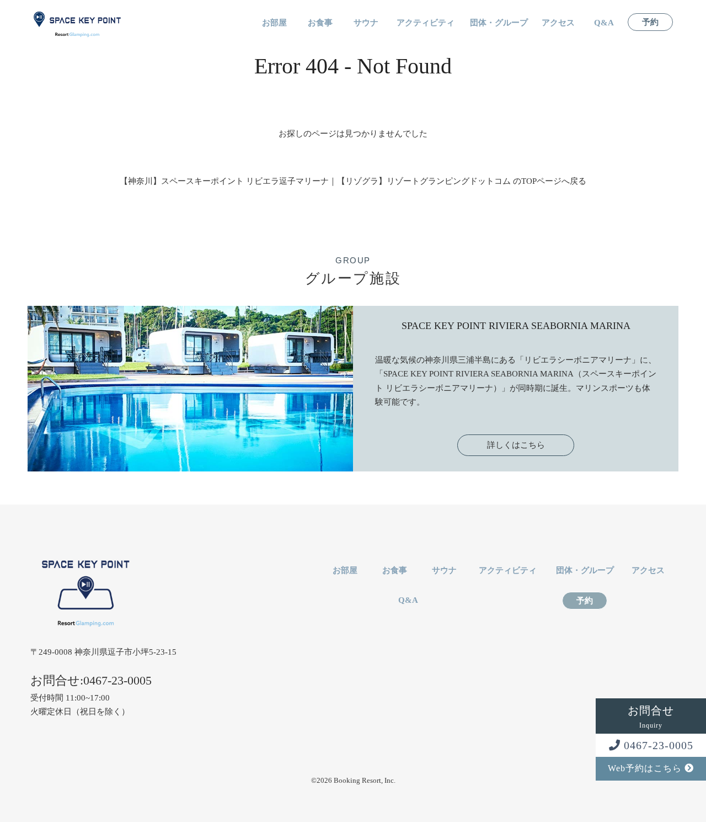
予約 (650, 22)
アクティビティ (425, 23)
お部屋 (274, 23)
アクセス (558, 23)
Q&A (604, 23)
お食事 (320, 23)
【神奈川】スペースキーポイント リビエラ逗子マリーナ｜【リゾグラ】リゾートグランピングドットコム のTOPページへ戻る (353, 181)
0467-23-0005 (657, 745)
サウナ (366, 23)
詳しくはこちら (516, 445)
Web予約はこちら (646, 768)
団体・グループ (499, 23)
